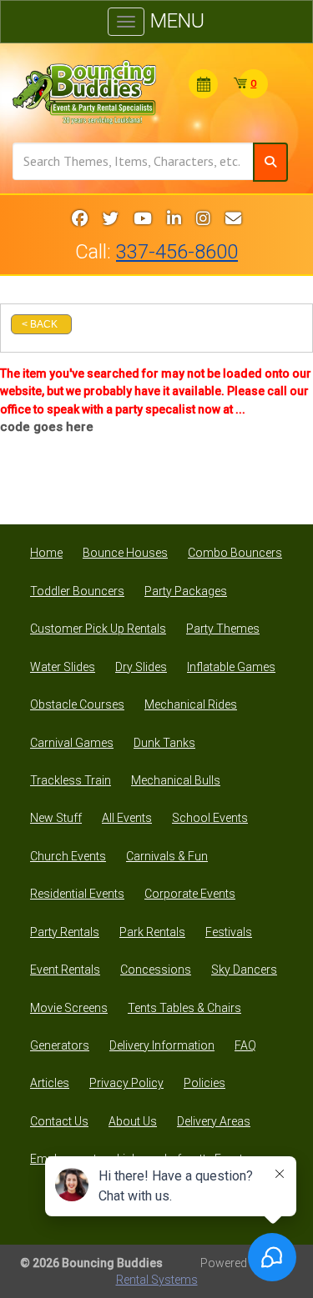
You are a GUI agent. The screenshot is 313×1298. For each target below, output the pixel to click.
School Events (210, 817)
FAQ (245, 1045)
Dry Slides (141, 667)
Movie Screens (69, 1008)
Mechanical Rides (190, 704)
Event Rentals (65, 969)
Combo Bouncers (235, 552)
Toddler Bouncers (77, 591)
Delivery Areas (213, 1121)
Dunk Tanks (164, 742)
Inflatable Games (231, 667)
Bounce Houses (125, 552)
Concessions (155, 969)
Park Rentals (152, 932)
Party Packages (185, 591)
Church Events (68, 856)
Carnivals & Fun (167, 856)
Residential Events (77, 893)
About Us (133, 1121)
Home (46, 552)
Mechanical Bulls (175, 780)
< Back (40, 324)
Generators (59, 1045)
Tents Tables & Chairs (184, 1008)
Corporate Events (189, 893)
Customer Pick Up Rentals (98, 628)
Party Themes (223, 628)
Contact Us (59, 1121)
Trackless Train (70, 780)
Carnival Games (72, 742)
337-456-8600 (177, 251)
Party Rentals (64, 932)
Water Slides (62, 667)
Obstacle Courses (77, 704)
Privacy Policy (126, 1083)
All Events (127, 817)
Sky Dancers (244, 969)
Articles (49, 1083)
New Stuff (56, 817)
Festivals (228, 932)
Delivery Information (162, 1045)
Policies (204, 1083)
